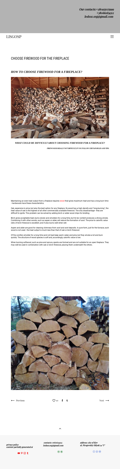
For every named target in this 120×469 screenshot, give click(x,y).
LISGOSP (13, 36)
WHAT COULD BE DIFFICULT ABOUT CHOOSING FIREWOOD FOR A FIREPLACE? (60, 143)
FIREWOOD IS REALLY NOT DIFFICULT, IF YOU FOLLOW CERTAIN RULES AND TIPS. (78, 148)
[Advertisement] (60, 174)
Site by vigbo (60, 461)
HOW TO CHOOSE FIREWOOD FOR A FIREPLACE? (46, 72)
